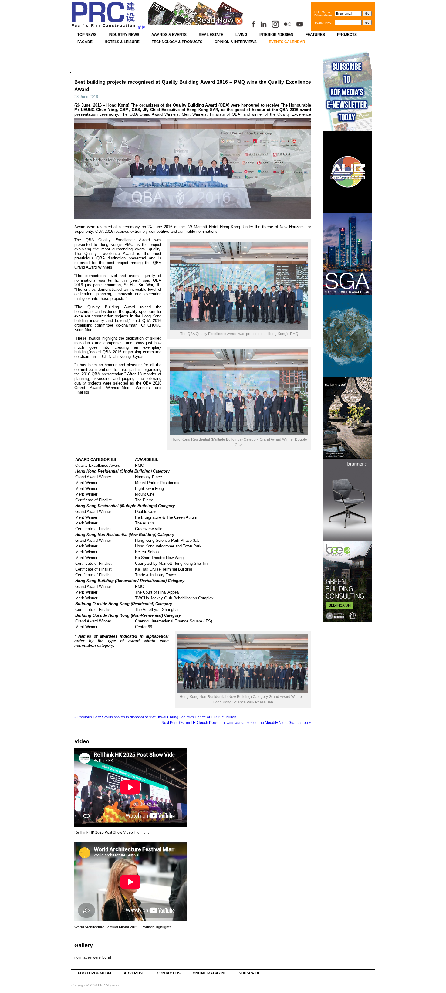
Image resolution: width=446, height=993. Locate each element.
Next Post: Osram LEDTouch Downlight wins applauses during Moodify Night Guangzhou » (236, 722)
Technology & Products (177, 42)
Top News (86, 34)
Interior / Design (276, 34)
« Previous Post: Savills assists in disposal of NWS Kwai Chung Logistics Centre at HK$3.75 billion (155, 717)
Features (315, 34)
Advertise (134, 973)
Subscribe (250, 973)
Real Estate (211, 34)
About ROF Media (94, 973)
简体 (141, 27)
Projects (347, 34)
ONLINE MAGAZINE (210, 973)
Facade (85, 42)
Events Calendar (287, 42)
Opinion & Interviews (236, 42)
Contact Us (169, 973)
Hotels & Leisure (122, 42)
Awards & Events (169, 34)
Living (241, 34)
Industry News (124, 34)
